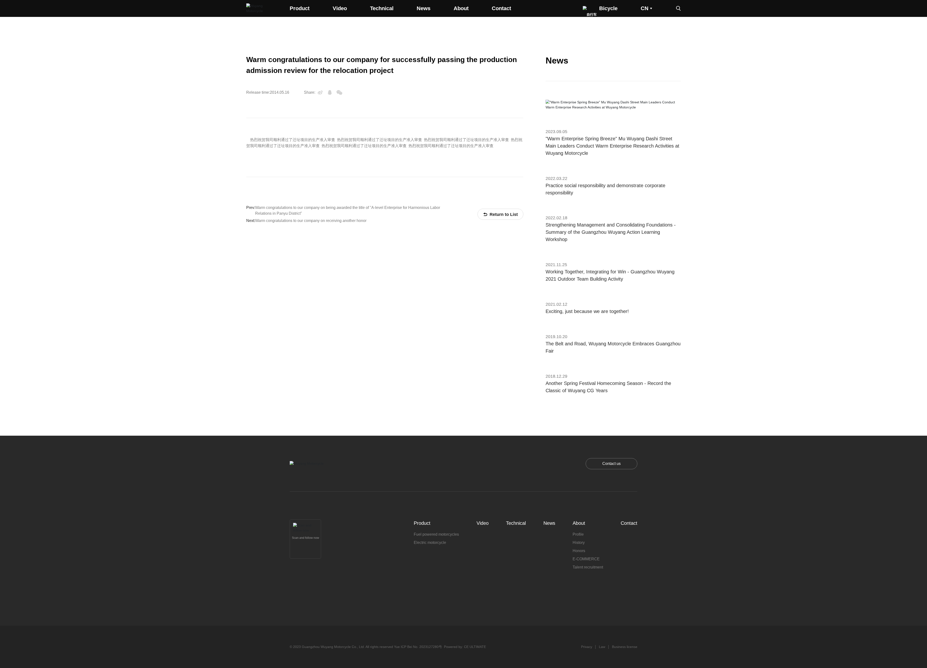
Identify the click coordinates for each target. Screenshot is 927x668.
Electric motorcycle (430, 542)
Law (602, 647)
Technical (381, 8)
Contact (501, 8)
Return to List (500, 214)
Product (299, 8)
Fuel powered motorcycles (436, 534)
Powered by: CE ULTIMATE (465, 647)
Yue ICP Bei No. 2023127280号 (418, 647)
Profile (578, 534)
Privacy (586, 647)
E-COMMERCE (586, 559)
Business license (624, 647)
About (461, 8)
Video (340, 8)
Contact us (611, 464)
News (423, 8)
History (579, 542)
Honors (579, 551)
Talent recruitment (588, 567)
